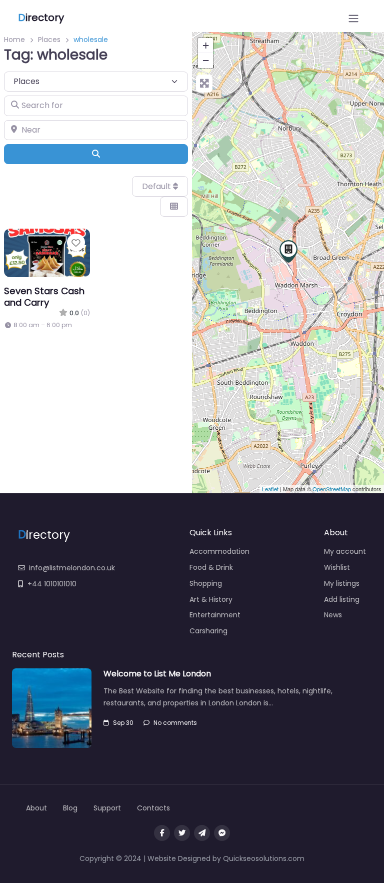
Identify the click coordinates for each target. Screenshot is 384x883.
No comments (175, 722)
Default (157, 186)
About (36, 808)
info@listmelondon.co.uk (72, 568)
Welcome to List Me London (157, 673)
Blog (70, 808)
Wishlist (337, 567)
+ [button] (205, 45)
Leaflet (270, 489)
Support (107, 808)
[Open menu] (353, 18)
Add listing (342, 599)
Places (49, 40)
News (333, 615)
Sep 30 (123, 722)
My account (345, 551)
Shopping (206, 583)
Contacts (153, 808)
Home (14, 40)
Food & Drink (211, 567)
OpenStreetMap (331, 489)
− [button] (205, 60)
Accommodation (220, 551)
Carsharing (209, 631)
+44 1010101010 (52, 584)
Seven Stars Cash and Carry (44, 297)
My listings (342, 583)
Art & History (211, 599)
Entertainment (215, 615)
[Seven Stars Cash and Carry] (289, 251)
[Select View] (174, 207)
